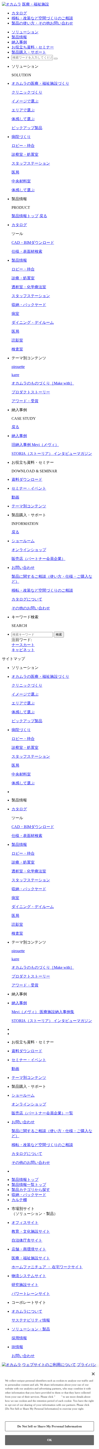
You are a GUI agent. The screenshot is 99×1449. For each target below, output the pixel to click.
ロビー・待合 (23, 146)
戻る (43, 216)
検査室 (17, 349)
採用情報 (19, 1338)
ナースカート (23, 645)
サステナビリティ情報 (31, 1320)
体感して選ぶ (23, 119)
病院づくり (21, 137)
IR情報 (17, 1347)
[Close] (93, 1374)
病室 (15, 314)
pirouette (18, 367)
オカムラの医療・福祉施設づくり (40, 83)
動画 (15, 497)
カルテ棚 (19, 1200)
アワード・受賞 (25, 401)
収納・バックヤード (29, 305)
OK (49, 1440)
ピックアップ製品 (27, 128)
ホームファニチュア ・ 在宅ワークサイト (47, 1267)
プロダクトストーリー (31, 392)
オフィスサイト (25, 1223)
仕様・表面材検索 (27, 251)
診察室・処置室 (25, 154)
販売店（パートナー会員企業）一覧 (42, 1113)
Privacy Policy (14, 1412)
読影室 (17, 340)
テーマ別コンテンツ (29, 506)
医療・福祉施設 (35, 4)
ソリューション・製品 (31, 1329)
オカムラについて (27, 1311)
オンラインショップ (29, 550)
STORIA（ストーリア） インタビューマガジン (52, 453)
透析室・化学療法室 (29, 287)
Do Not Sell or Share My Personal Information (49, 1426)
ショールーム (23, 541)
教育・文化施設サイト (31, 1231)
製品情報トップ (25, 216)
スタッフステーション (31, 163)
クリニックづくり (27, 92)
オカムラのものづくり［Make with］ (43, 383)
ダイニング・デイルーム (33, 322)
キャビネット (23, 650)
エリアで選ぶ (23, 110)
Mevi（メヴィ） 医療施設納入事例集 (43, 1012)
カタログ (19, 225)
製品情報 (19, 260)
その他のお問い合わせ (31, 608)
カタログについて (27, 599)
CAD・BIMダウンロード (33, 242)
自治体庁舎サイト (27, 1240)
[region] (49, 1408)
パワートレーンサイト (31, 1294)
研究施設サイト (25, 1285)
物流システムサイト (29, 1276)
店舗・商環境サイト (29, 1249)
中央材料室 (21, 181)
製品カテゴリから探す (31, 1190)
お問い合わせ (23, 567)
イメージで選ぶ (25, 101)
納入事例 (19, 436)
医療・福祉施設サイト (31, 1258)
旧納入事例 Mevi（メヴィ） (35, 445)
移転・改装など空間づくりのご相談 (42, 590)
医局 (15, 172)
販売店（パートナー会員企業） (38, 559)
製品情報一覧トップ (29, 1185)
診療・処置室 (23, 278)
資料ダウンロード (27, 479)
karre (15, 375)
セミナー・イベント (29, 488)
